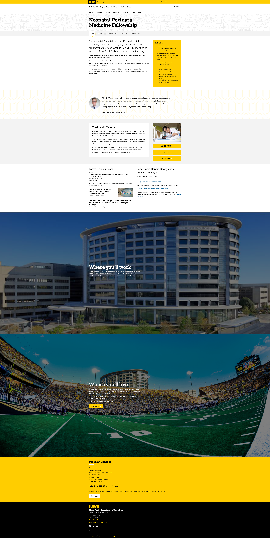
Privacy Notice (92, 536)
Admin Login (94, 530)
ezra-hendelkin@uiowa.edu (100, 479)
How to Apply (124, 33)
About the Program (166, 146)
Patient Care (116, 12)
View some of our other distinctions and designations (152, 188)
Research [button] (99, 12)
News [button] (139, 12)
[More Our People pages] (105, 33)
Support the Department (163, 1)
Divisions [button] (107, 12)
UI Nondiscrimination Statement (102, 536)
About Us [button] (125, 12)
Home (92, 33)
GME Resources (135, 33)
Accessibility (113, 536)
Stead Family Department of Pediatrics (110, 6)
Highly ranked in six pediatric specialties (150, 182)
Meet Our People (166, 159)
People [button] (133, 12)
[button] (175, 7)
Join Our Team (174, 1)
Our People (100, 33)
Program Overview (113, 33)
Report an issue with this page (98, 522)
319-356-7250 (93, 519)
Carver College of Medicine (103, 2)
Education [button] (91, 12)
